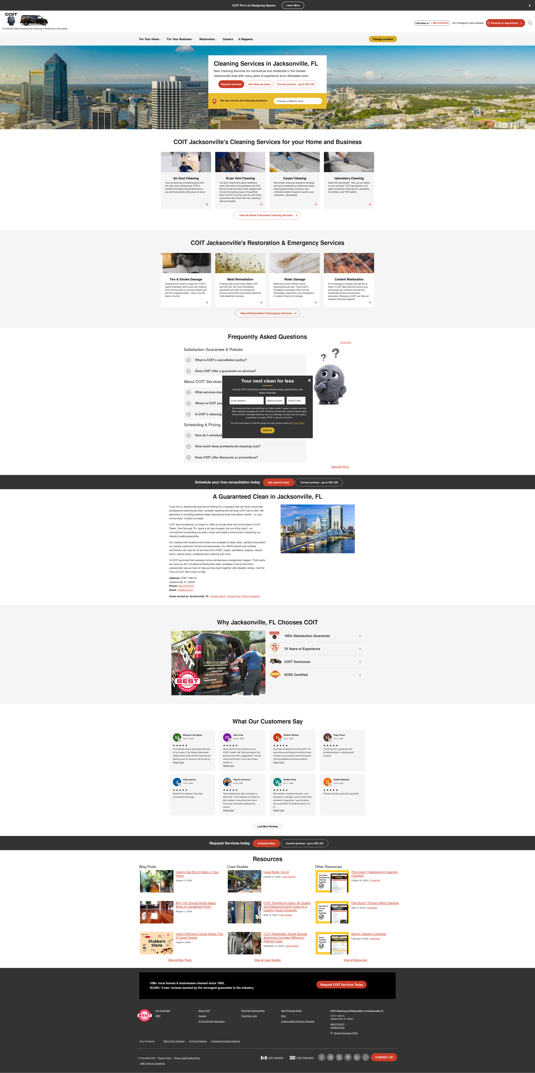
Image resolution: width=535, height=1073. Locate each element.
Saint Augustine (251, 596)
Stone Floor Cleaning (174, 1041)
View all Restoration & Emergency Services (266, 313)
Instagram (330, 1057)
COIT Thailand (305, 1057)
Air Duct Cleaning (198, 1041)
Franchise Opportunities (253, 1010)
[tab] (245, 360)
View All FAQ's (340, 466)
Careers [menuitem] (228, 39)
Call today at (431, 23)
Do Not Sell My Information (211, 1021)
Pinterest (348, 1057)
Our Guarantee (163, 1010)
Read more (178, 762)
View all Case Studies (267, 960)
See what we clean (259, 84)
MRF (158, 1016)
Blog (283, 1016)
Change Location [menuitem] (383, 39)
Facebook (321, 1057)
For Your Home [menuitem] (149, 39)
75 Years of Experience (302, 648)
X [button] (530, 5)
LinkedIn (357, 1057)
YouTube (365, 1057)
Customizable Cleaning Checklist (297, 1021)
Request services (231, 84)
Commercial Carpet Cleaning (225, 1041)
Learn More (293, 5)
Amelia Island (217, 596)
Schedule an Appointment (504, 23)
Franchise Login (249, 1016)
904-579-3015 (186, 586)
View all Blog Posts (179, 960)
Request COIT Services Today (341, 984)
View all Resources (355, 960)
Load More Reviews (267, 826)
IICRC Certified (296, 674)
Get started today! (279, 482)
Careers (202, 1016)
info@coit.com (185, 590)
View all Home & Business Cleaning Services (266, 215)
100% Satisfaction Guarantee (307, 635)
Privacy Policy (165, 1058)
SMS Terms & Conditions (152, 1063)
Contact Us (384, 1057)
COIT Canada (275, 1057)
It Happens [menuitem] (246, 39)
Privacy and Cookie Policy (187, 1058)
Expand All (345, 342)
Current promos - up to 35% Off (295, 84)
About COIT (204, 1010)
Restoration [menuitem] (207, 39)
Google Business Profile (346, 1033)
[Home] (27, 19)
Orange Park (234, 596)
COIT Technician (297, 661)
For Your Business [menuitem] (179, 39)
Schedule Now (266, 843)
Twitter (339, 1057)
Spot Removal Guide (291, 1010)
